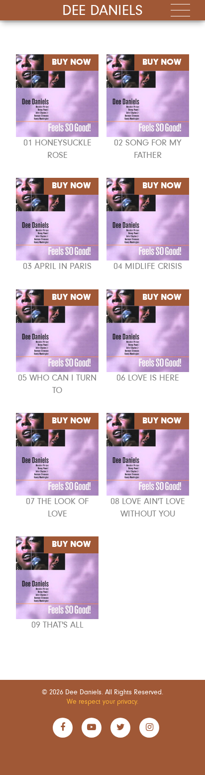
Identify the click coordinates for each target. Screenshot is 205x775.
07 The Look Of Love (57, 507)
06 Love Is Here (147, 378)
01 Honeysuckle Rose (57, 149)
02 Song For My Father (148, 149)
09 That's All (57, 625)
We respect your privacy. (102, 701)
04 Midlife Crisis (147, 266)
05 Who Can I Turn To (57, 384)
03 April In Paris (57, 266)
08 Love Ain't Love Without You (147, 507)
